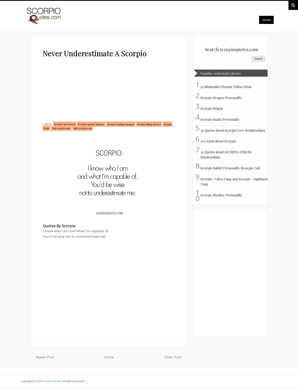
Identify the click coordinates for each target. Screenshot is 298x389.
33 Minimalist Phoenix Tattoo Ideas (225, 87)
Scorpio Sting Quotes (149, 124)
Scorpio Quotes (52, 381)
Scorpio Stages (211, 108)
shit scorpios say (82, 128)
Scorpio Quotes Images (91, 124)
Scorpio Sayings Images (120, 124)
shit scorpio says (61, 128)
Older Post (172, 357)
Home (109, 357)
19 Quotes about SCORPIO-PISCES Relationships (226, 154)
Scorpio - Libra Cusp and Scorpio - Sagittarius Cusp (234, 181)
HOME (266, 20)
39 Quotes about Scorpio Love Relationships (232, 130)
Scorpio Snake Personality (219, 119)
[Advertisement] (108, 90)
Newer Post (45, 357)
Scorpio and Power (64, 124)
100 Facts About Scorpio (218, 141)
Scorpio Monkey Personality (221, 195)
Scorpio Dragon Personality (221, 98)
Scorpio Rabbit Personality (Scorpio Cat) (230, 168)
